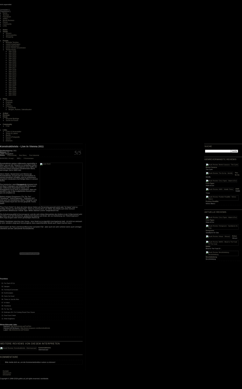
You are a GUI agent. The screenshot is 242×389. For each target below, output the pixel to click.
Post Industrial (34, 155)
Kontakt (6, 371)
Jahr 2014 (12, 73)
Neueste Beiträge (12, 119)
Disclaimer (7, 375)
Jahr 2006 (12, 88)
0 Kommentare (29, 158)
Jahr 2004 (12, 91)
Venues (8, 33)
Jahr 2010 (12, 80)
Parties (8, 104)
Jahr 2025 (12, 53)
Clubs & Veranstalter (13, 132)
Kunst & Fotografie (13, 137)
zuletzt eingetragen (13, 44)
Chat (7, 126)
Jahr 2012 (12, 77)
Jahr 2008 (12, 84)
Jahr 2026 (12, 51)
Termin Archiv (11, 50)
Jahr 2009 (12, 82)
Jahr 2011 (12, 79)
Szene (8, 139)
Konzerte (9, 101)
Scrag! (11, 158)
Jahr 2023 (12, 57)
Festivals (9, 102)
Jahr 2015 (12, 71)
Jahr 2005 (12, 90)
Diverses (9, 106)
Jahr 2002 (12, 95)
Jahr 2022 (12, 59)
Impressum (7, 373)
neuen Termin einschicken (16, 48)
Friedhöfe (12, 108)
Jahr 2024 (12, 55)
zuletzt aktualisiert (12, 46)
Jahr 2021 (12, 60)
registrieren (5, 11)
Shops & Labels (12, 133)
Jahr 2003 (12, 93)
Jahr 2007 (12, 86)
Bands (8, 135)
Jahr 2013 (12, 75)
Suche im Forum (12, 120)
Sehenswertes (11, 35)
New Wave (22, 155)
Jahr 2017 (12, 68)
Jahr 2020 (12, 62)
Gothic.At (16, 5)
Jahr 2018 (12, 66)
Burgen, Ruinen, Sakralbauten (20, 110)
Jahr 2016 (12, 69)
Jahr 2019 (12, 64)
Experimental (11, 155)
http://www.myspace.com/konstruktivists (35, 328)
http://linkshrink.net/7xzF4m (21, 326)
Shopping (9, 37)
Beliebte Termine (12, 42)
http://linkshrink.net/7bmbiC (19, 330)
